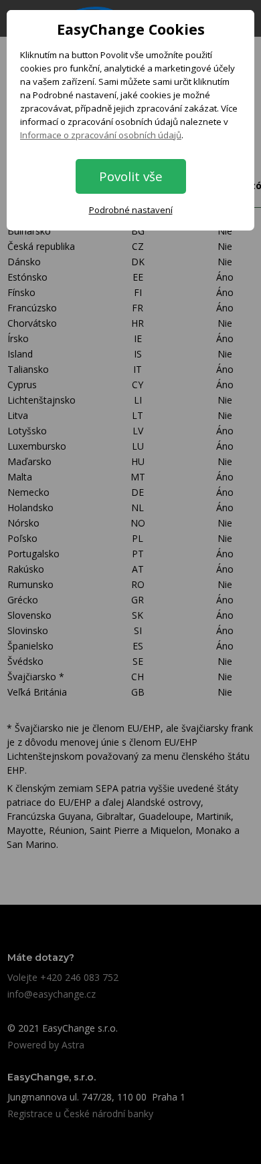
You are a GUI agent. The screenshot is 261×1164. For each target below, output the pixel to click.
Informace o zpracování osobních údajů (100, 135)
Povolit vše (131, 176)
